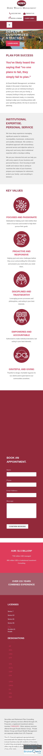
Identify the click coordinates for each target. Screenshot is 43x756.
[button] (3, 40)
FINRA (13, 726)
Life (9, 627)
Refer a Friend (16, 18)
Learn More (13, 43)
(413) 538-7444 (16, 13)
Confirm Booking (17, 526)
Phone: (9, 480)
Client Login (29, 18)
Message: (10, 501)
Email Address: (12, 491)
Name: (9, 470)
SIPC (17, 726)
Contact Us (30, 13)
